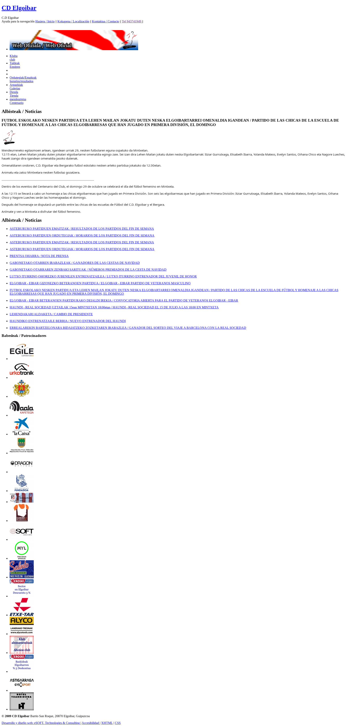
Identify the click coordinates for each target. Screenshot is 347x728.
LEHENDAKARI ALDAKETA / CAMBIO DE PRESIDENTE (51, 314)
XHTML (107, 723)
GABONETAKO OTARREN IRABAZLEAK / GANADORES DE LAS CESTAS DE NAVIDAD (75, 262)
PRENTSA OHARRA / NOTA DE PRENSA (39, 256)
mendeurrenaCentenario (18, 101)
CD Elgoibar (19, 7)
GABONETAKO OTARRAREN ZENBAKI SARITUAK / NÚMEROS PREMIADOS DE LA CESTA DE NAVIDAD (88, 269)
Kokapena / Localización (73, 21)
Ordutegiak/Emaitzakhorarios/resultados (23, 79)
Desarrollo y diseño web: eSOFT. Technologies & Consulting (41, 723)
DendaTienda (14, 93)
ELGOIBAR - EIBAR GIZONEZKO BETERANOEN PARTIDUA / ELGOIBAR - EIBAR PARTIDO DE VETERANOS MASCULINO (100, 283)
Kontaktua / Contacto (105, 21)
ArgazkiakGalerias (16, 86)
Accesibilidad (91, 723)
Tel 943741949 (132, 21)
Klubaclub (13, 57)
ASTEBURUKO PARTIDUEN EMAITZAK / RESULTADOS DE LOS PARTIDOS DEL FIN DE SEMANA (82, 228)
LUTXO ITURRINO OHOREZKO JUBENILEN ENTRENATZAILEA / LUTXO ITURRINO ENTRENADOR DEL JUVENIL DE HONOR (103, 276)
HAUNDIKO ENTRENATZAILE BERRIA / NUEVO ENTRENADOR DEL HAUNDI (68, 321)
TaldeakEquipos (15, 64)
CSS (118, 723)
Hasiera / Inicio (45, 21)
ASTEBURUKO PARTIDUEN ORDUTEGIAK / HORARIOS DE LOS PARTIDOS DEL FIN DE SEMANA (82, 235)
